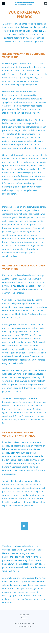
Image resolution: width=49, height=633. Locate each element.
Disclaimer (24, 618)
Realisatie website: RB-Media (24, 623)
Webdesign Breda (24, 626)
